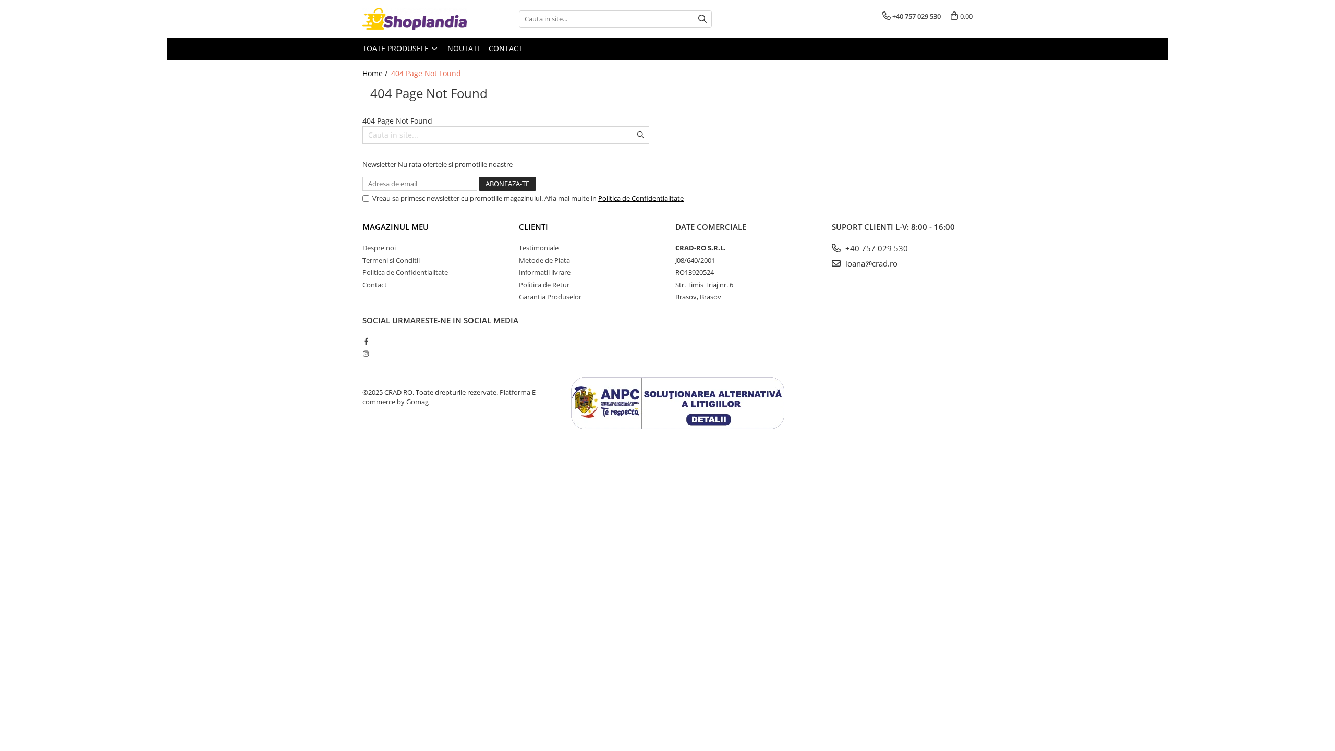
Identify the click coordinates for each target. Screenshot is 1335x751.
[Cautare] (702, 19)
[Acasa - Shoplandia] (414, 19)
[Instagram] (365, 353)
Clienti (533, 227)
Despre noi (379, 247)
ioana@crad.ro (870, 263)
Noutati (463, 48)
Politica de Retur (544, 284)
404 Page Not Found (426, 73)
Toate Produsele (396, 48)
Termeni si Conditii (391, 260)
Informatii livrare (545, 272)
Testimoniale (539, 247)
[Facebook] (365, 341)
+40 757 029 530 (875, 248)
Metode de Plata (544, 260)
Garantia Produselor (550, 296)
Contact (506, 48)
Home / (376, 73)
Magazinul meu (395, 227)
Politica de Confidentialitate (641, 198)
